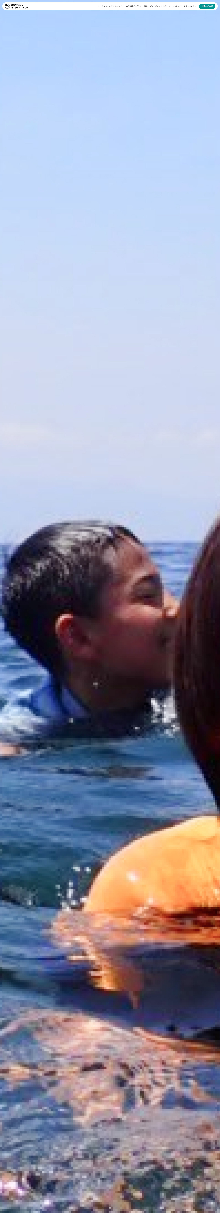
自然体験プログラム (133, 6)
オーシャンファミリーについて (110, 6)
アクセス (176, 6)
